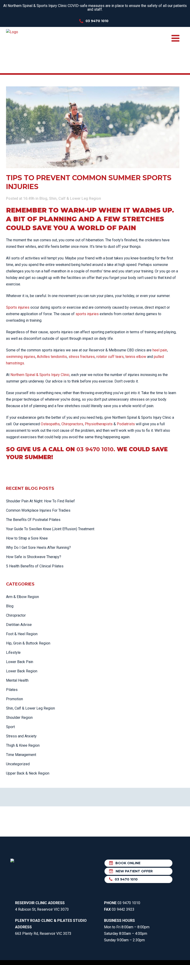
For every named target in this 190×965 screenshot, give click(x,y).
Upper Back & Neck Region (27, 773)
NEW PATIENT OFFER (134, 871)
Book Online (127, 863)
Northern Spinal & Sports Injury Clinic (40, 375)
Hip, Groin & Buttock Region (28, 643)
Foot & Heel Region (22, 634)
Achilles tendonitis (52, 356)
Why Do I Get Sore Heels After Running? (38, 547)
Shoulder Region (19, 717)
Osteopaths (50, 424)
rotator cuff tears (110, 356)
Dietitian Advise (19, 624)
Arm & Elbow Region (22, 597)
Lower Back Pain (19, 662)
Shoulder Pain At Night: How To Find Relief (40, 501)
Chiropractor (16, 615)
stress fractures (82, 356)
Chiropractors (72, 424)
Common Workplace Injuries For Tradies (38, 510)
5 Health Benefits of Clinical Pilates (34, 566)
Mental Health (17, 680)
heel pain (159, 350)
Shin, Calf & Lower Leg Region (75, 198)
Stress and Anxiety (21, 736)
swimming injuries (20, 356)
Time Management (21, 754)
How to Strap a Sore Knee (27, 538)
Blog (43, 198)
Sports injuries (17, 307)
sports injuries (87, 314)
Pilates (12, 689)
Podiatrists (126, 424)
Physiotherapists (99, 424)
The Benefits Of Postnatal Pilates (33, 519)
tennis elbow (135, 356)
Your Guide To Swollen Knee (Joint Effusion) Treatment (50, 529)
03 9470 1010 (97, 21)
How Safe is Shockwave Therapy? (33, 557)
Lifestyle (13, 652)
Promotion (14, 699)
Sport (10, 727)
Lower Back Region (21, 671)
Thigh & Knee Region (23, 745)
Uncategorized (18, 764)
